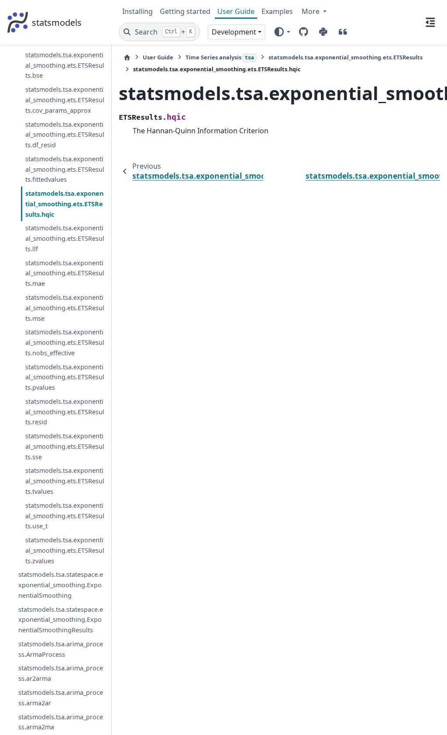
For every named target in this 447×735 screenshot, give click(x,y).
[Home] (127, 57)
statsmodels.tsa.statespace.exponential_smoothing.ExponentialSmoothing (60, 585)
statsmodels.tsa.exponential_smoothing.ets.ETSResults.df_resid (64, 134)
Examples (277, 11)
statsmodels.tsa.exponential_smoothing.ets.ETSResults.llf (64, 238)
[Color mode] (281, 31)
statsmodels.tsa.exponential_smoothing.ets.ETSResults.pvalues (64, 377)
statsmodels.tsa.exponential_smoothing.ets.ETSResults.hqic (64, 203)
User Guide (235, 11)
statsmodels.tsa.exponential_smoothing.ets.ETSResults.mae (64, 273)
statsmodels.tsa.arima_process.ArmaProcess (60, 649)
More (311, 11)
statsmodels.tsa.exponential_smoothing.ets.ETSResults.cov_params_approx (64, 99)
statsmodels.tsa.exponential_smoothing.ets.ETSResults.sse (64, 446)
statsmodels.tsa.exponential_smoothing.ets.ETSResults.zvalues (64, 550)
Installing (137, 11)
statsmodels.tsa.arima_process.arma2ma (60, 722)
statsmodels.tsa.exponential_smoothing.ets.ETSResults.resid (64, 411)
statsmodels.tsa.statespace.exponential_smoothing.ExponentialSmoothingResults (60, 619)
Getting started (185, 11)
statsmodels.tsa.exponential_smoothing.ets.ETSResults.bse (64, 65)
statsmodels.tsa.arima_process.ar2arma (60, 673)
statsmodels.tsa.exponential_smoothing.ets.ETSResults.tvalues (64, 481)
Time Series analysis (220, 57)
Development (234, 32)
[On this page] (430, 22)
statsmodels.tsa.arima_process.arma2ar (60, 697)
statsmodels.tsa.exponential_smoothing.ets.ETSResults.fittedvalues (64, 169)
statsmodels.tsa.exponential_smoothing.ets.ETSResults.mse (64, 307)
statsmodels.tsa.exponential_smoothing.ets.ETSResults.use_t (64, 515)
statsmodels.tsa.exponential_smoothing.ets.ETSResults (345, 57)
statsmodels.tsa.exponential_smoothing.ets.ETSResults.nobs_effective (64, 342)
